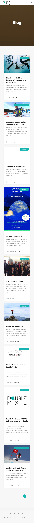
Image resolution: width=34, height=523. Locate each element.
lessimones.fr (17, 518)
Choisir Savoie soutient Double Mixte (16, 366)
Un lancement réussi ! (15, 281)
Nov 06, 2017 (10, 341)
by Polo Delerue (19, 98)
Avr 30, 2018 (10, 98)
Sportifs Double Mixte (21, 105)
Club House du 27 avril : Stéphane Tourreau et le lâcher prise (16, 80)
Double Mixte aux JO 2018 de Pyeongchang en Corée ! (17, 421)
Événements (24, 58)
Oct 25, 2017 (10, 382)
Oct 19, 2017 (10, 486)
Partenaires (24, 349)
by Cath (17, 341)
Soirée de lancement (14, 326)
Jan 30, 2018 (10, 182)
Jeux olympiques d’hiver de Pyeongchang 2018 (16, 123)
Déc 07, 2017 (10, 299)
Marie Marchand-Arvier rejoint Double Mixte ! (16, 469)
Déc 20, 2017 (10, 252)
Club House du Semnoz (15, 166)
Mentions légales (27, 518)
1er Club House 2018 (14, 236)
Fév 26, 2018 (10, 142)
